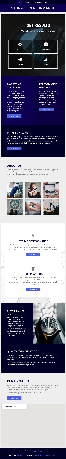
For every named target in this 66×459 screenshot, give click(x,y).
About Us (28, 2)
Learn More (14, 116)
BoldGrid (19, 455)
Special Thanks (51, 455)
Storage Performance (33, 8)
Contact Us (38, 2)
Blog (46, 2)
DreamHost (38, 455)
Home (20, 2)
